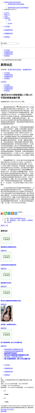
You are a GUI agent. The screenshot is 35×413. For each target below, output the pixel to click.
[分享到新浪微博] (2, 213)
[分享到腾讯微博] (9, 213)
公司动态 (3, 81)
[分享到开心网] (12, 213)
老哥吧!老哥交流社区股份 (16, 4)
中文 (9, 20)
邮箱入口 (7, 14)
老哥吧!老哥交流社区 (14, 69)
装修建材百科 (8, 33)
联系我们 (7, 37)
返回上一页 (4, 225)
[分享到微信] (5, 213)
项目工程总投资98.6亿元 (17, 218)
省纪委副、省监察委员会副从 (13, 357)
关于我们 (7, 26)
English (10, 23)
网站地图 (3, 411)
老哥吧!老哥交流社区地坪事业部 (18, 7)
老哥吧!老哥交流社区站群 (12, 2)
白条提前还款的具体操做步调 (13, 351)
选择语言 (7, 18)
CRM (6, 16)
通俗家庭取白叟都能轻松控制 (13, 349)
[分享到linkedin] (15, 213)
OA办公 (6, 13)
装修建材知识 (8, 30)
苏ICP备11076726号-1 (7, 409)
